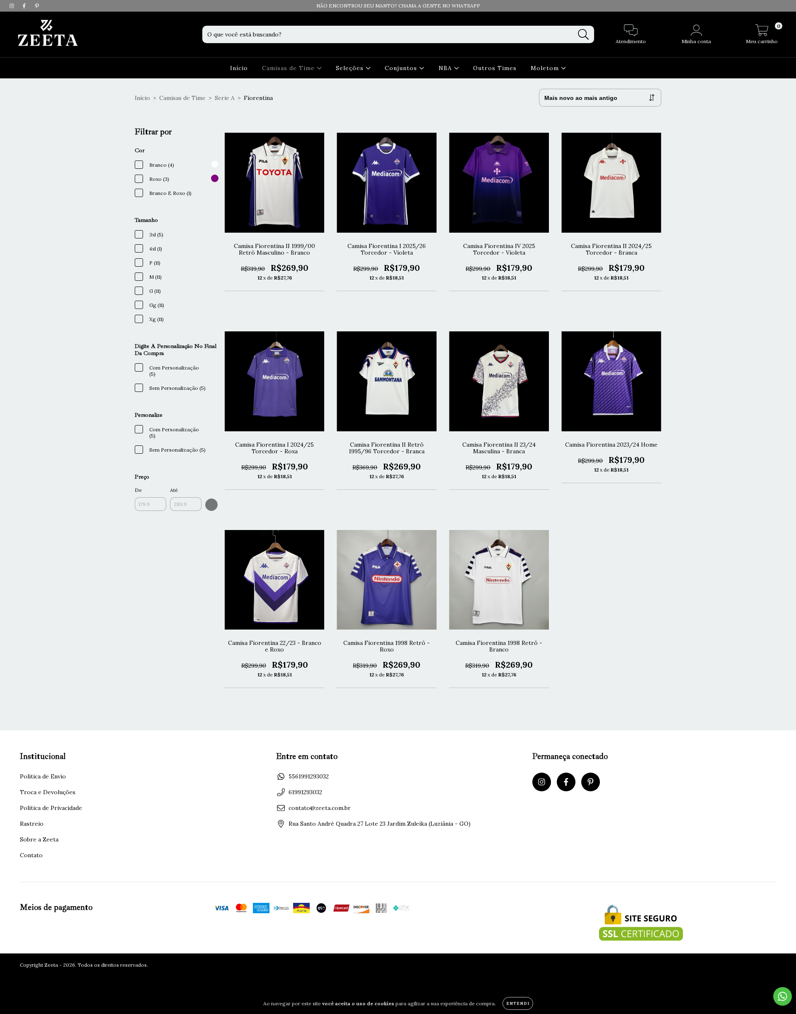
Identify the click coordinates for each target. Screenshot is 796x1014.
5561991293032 (309, 776)
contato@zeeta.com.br (320, 808)
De (138, 490)
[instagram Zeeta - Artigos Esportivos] (12, 6)
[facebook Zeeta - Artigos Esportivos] (25, 6)
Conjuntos (402, 68)
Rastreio (32, 823)
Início (239, 68)
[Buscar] (583, 34)
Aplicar (211, 504)
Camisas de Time (289, 68)
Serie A (225, 98)
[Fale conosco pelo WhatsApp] (782, 996)
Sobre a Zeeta (39, 839)
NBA (446, 68)
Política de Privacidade (51, 808)
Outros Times (495, 68)
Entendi (517, 1003)
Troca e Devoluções (47, 792)
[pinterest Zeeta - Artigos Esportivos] (37, 6)
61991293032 (305, 792)
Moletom (546, 68)
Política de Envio (43, 776)
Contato (31, 855)
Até (174, 490)
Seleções (351, 68)
